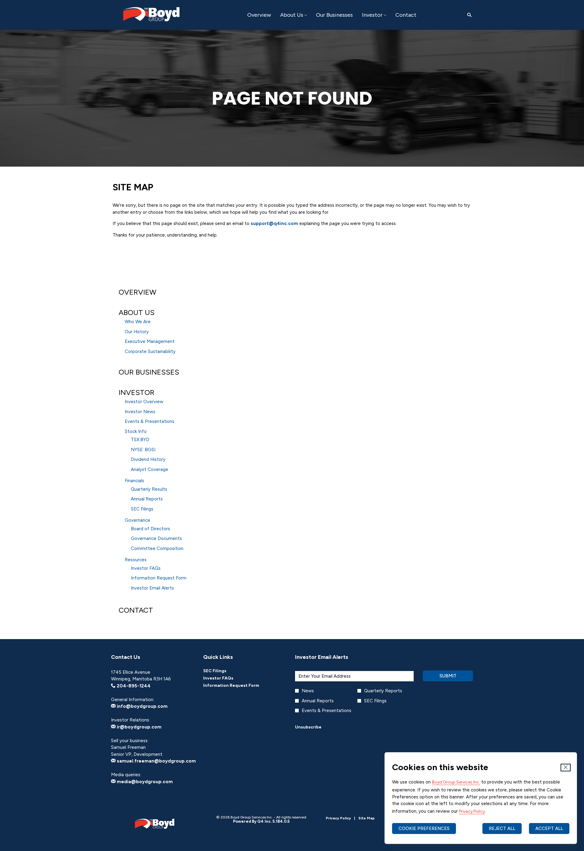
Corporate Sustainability (150, 351)
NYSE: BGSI (143, 449)
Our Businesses (149, 372)
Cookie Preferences (424, 828)
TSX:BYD (140, 439)
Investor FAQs (146, 568)
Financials (134, 480)
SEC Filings (142, 509)
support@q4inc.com (274, 223)
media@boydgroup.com (144, 781)
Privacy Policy (472, 811)
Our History (137, 331)
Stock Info (136, 431)
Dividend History (148, 459)
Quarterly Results (149, 489)
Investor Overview (144, 401)
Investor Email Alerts (152, 588)
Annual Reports (147, 499)
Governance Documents (156, 538)
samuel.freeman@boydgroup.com (156, 761)
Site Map (366, 818)
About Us (137, 312)
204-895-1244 (133, 686)
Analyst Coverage (149, 469)
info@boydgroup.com (142, 706)
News (308, 691)
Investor (137, 392)
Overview (137, 292)
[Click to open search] (467, 15)
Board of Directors (150, 528)
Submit (448, 676)
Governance (137, 520)
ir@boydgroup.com (139, 727)
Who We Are (138, 321)
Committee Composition (157, 548)
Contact (136, 610)
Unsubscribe (308, 727)
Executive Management (150, 341)
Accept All (549, 828)
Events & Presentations (149, 421)
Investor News (140, 411)
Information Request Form (158, 578)
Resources (136, 559)
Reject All (502, 828)
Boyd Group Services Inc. (456, 782)
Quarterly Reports (383, 691)
